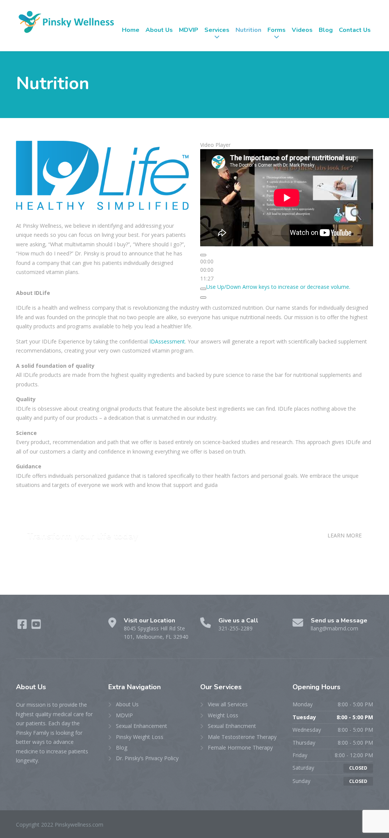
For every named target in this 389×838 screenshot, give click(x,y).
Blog (326, 30)
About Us (159, 30)
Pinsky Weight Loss (139, 736)
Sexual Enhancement (141, 725)
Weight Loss (223, 715)
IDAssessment (167, 341)
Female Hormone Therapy (240, 747)
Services (216, 30)
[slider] (278, 286)
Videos (302, 30)
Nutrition (248, 30)
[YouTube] (36, 626)
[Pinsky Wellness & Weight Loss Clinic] (66, 21)
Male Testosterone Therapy (242, 736)
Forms (276, 30)
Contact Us (355, 30)
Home (130, 30)
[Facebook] (22, 626)
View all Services (228, 704)
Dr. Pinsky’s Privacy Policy (147, 758)
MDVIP (188, 30)
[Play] (203, 255)
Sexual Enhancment (232, 725)
